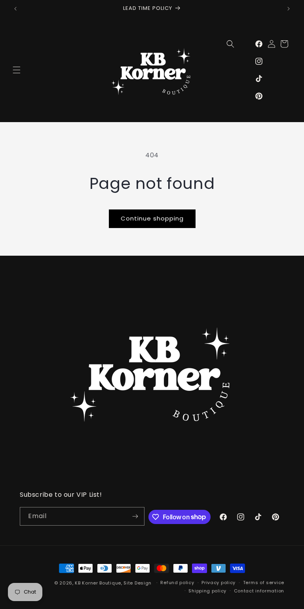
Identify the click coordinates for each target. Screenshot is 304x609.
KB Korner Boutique (98, 583)
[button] (16, 70)
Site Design (138, 583)
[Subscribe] (135, 516)
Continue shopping (152, 218)
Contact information (259, 591)
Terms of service (263, 582)
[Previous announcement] (15, 8)
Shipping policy (207, 591)
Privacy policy (218, 582)
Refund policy (177, 582)
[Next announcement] (288, 8)
